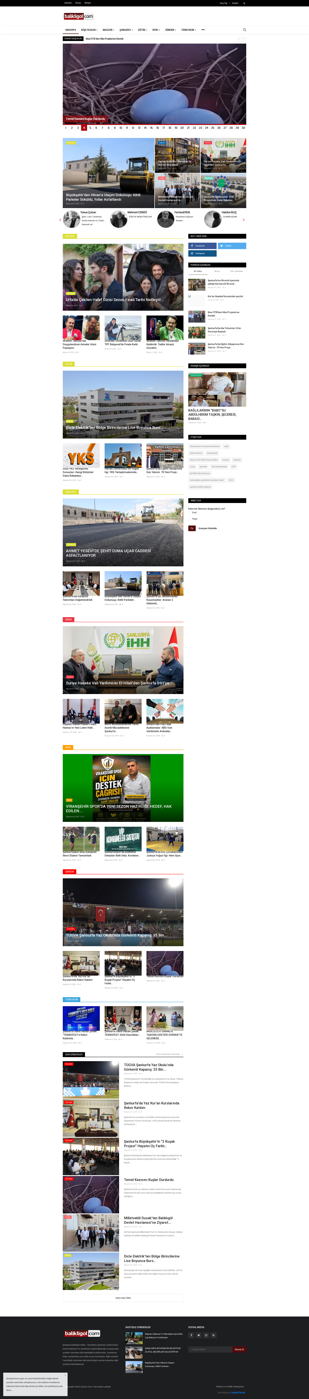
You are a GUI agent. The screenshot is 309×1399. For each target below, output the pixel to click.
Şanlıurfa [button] (125, 30)
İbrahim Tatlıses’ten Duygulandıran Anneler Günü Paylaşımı (79, 344)
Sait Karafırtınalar (219, 466)
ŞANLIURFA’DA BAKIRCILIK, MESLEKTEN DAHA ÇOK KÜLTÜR (115, 38)
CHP (234, 466)
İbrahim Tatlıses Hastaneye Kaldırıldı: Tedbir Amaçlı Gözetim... (162, 344)
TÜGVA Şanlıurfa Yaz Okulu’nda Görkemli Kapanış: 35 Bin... (148, 1067)
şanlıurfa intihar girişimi (200, 486)
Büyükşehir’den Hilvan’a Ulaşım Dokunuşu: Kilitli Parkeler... (123, 598)
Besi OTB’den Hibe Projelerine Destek (223, 314)
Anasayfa (70, 30)
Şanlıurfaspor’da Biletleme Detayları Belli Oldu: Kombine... (122, 853)
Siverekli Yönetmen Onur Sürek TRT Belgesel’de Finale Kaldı (123, 342)
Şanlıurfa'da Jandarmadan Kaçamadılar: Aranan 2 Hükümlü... (162, 600)
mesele (225, 459)
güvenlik (203, 466)
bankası (237, 459)
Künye (78, 3)
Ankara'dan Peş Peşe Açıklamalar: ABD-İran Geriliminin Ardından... (159, 728)
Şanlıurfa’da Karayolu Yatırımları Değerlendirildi (77, 598)
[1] (244, 3)
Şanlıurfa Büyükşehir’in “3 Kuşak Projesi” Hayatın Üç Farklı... (120, 980)
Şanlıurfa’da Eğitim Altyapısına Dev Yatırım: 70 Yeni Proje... (164, 470)
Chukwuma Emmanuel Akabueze (205, 446)
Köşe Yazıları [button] (88, 30)
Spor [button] (155, 30)
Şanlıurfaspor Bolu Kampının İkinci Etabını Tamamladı (80, 853)
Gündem (69, 871)
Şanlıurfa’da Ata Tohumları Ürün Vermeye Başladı (224, 330)
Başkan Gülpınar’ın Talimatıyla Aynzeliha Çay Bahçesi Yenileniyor (164, 1336)
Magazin (70, 236)
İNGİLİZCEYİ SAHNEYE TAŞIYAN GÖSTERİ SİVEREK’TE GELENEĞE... (164, 1035)
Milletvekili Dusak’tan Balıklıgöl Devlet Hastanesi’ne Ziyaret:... (148, 1220)
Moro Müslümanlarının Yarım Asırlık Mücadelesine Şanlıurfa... (122, 728)
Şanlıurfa (70, 492)
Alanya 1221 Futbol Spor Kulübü (204, 459)
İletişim (88, 3)
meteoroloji (212, 453)
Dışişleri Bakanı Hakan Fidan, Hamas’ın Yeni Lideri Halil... (79, 726)
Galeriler (68, 3)
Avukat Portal (238, 1392)
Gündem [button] (169, 30)
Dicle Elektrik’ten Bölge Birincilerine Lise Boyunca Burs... (152, 1258)
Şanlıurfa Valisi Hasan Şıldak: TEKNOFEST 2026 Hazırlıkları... (122, 1033)
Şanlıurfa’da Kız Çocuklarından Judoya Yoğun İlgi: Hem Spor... (164, 853)
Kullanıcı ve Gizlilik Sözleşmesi (230, 1386)
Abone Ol (239, 1349)
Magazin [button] (108, 30)
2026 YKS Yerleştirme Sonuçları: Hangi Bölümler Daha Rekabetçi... (78, 472)
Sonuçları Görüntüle (208, 528)
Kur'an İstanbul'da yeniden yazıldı (225, 296)
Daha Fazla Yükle (123, 1298)
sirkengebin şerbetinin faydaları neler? (207, 480)
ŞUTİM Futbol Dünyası (200, 473)
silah (226, 446)
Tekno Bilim (71, 999)
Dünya (68, 619)
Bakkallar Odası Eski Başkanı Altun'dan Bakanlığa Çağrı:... (216, 412)
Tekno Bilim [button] (187, 30)
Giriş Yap (223, 3)
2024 (231, 480)
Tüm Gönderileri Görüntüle (168, 1054)
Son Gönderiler (74, 1054)
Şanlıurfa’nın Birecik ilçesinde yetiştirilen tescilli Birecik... (223, 282)
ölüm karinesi (196, 453)
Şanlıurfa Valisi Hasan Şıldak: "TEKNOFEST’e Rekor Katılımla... (80, 1035)
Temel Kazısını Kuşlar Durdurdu (164, 976)
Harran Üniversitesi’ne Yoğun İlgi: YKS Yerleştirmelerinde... (122, 470)
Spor (68, 747)
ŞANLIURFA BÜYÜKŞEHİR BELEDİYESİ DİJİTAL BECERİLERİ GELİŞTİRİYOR (163, 1350)
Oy (192, 528)
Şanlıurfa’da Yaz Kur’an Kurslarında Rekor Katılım (78, 978)
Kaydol (235, 3)
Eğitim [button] (142, 30)
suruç (192, 466)
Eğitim (68, 364)
